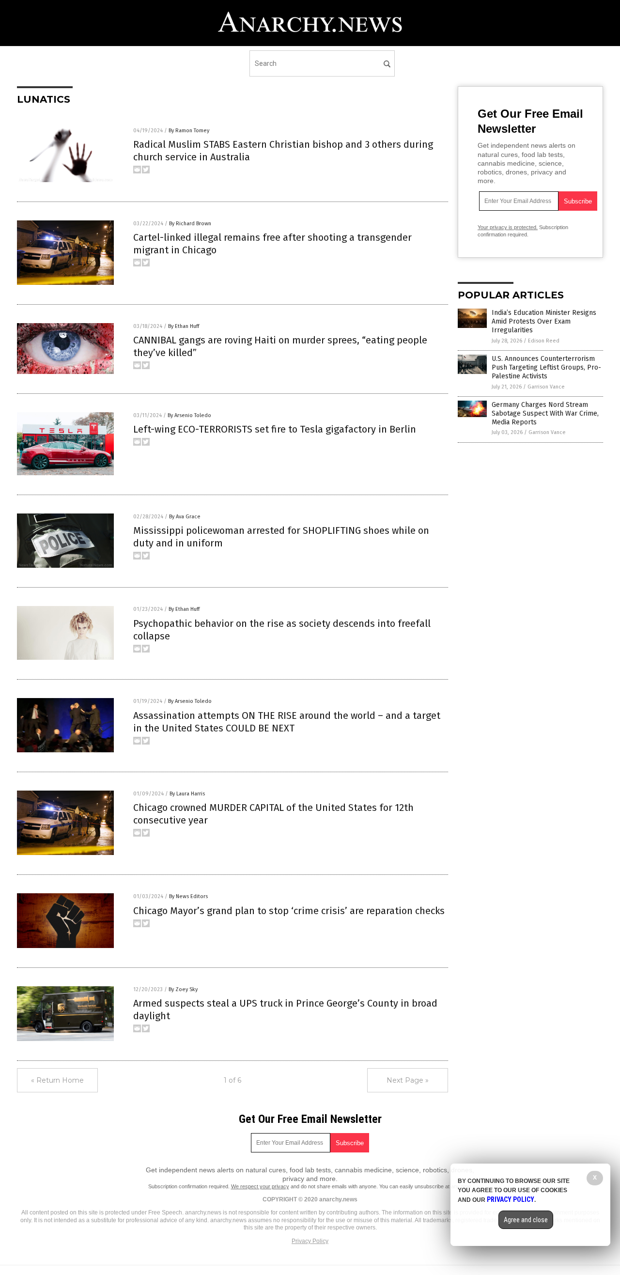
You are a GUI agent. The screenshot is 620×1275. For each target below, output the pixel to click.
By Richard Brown (190, 223)
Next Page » (408, 1080)
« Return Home (57, 1080)
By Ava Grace (185, 516)
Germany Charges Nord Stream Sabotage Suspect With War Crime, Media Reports (545, 413)
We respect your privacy (260, 1186)
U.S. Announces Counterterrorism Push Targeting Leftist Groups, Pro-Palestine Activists (546, 367)
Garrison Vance (546, 387)
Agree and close (526, 1220)
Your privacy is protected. (508, 227)
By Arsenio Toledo (189, 415)
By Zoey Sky (183, 989)
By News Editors (188, 896)
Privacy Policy (310, 1241)
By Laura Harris (187, 794)
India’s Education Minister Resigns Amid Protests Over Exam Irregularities (544, 321)
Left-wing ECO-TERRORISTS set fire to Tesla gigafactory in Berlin (274, 429)
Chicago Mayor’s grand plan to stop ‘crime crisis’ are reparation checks (289, 911)
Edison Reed (543, 341)
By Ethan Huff (183, 326)
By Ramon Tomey (189, 130)
